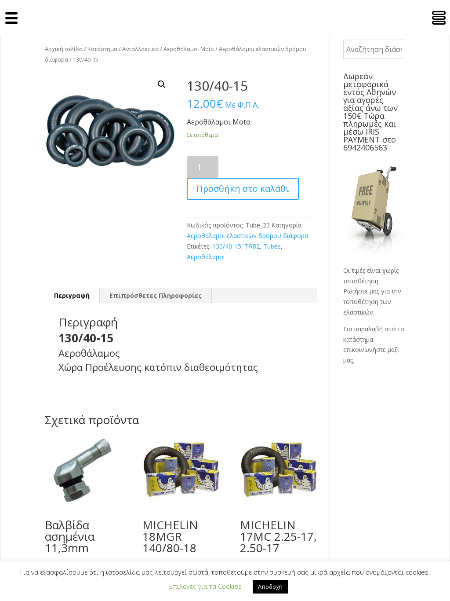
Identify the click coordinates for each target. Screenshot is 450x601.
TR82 (252, 246)
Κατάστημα (102, 49)
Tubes (272, 246)
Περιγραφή (72, 295)
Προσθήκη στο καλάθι (242, 188)
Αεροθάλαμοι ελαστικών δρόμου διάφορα (247, 235)
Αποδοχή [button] (270, 586)
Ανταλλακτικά (140, 49)
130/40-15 (226, 246)
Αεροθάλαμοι (206, 257)
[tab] (72, 295)
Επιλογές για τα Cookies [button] (205, 586)
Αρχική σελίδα (64, 49)
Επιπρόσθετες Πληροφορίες (155, 295)
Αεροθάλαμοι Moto (188, 49)
